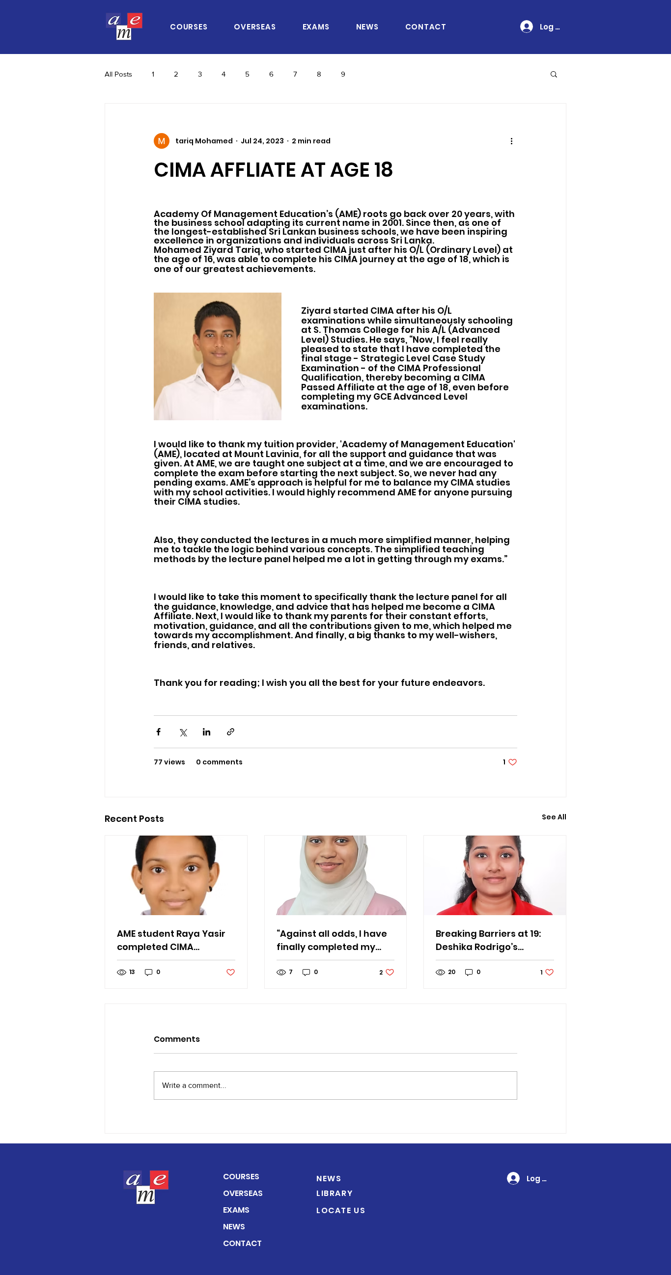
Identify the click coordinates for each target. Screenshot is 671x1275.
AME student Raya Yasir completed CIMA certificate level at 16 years (171, 940)
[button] (554, 74)
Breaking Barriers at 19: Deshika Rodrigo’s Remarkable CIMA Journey (488, 940)
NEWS (234, 1226)
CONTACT (242, 1243)
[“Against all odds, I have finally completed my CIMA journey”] (336, 875)
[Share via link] (230, 731)
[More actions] (511, 141)
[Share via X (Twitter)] (182, 731)
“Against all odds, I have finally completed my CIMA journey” (332, 940)
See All (554, 817)
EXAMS (236, 1210)
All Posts (118, 74)
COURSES (241, 1176)
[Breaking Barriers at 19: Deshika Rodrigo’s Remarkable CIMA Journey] (495, 875)
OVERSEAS (243, 1193)
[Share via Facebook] (158, 731)
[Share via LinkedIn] (206, 731)
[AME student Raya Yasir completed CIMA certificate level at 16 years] (176, 875)
